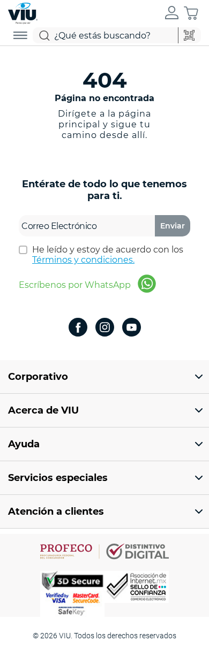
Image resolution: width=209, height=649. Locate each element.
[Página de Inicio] (23, 12)
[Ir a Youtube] (131, 328)
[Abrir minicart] (191, 13)
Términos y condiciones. (83, 260)
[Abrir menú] (20, 35)
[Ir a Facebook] (78, 328)
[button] (171, 13)
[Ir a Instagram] (104, 328)
